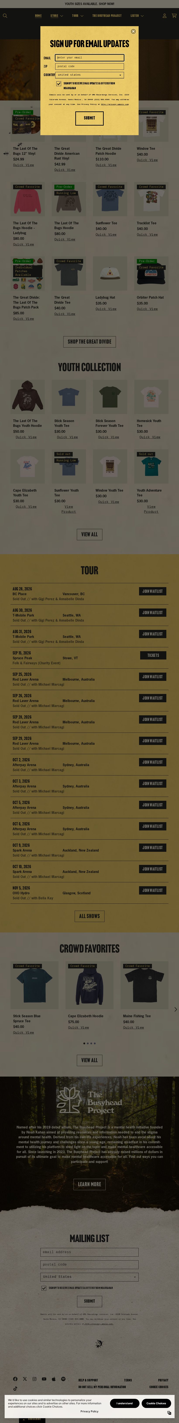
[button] (133, 31)
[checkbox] (90, 86)
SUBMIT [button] (89, 118)
